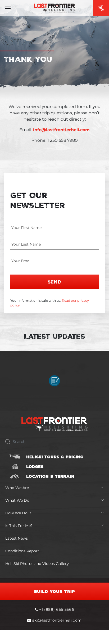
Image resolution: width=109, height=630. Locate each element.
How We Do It (18, 513)
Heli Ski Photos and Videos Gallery (37, 563)
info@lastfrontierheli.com (61, 129)
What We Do (17, 500)
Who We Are (17, 487)
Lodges (34, 466)
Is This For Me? (19, 525)
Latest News (16, 538)
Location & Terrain (50, 476)
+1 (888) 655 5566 (56, 609)
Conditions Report (22, 551)
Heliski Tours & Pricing (54, 456)
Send (55, 282)
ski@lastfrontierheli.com (57, 620)
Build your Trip (54, 591)
